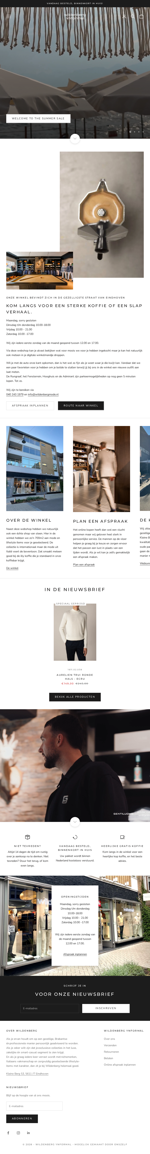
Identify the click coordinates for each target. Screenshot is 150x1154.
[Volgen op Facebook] (8, 1133)
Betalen (108, 1058)
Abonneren (22, 1118)
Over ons (109, 1039)
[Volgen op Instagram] (18, 1133)
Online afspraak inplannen (120, 1065)
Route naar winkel (81, 405)
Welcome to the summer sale (38, 118)
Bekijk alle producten (75, 697)
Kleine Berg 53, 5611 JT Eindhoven (27, 1074)
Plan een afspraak (84, 564)
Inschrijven (106, 1008)
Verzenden (110, 1045)
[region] (75, 73)
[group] (75, 765)
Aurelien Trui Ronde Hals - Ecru (75, 676)
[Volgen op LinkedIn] (28, 1133)
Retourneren (111, 1052)
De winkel (12, 568)
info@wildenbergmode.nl (43, 394)
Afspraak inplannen (30, 405)
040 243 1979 (14, 394)
